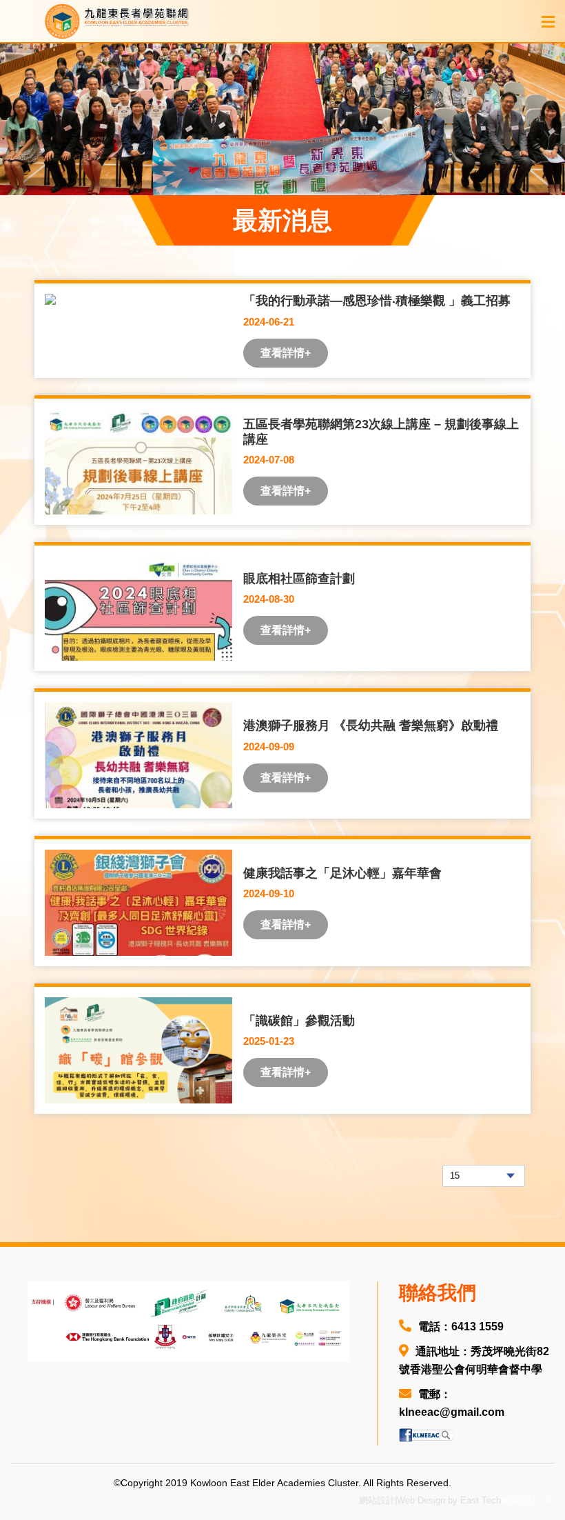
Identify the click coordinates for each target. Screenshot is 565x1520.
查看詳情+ (285, 353)
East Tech (480, 1500)
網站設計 (377, 1500)
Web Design (421, 1500)
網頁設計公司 (528, 1500)
